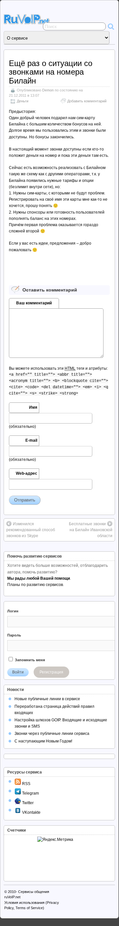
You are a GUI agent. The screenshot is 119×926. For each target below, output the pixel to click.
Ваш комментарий (34, 303)
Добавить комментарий (86, 101)
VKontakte (31, 812)
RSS (25, 783)
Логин (12, 611)
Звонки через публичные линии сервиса (52, 733)
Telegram (30, 793)
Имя (33, 407)
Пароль (14, 635)
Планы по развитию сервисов (35, 584)
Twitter (27, 803)
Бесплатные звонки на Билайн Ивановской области (90, 530)
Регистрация (51, 672)
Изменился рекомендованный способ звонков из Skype (30, 530)
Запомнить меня (29, 660)
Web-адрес (26, 473)
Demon (48, 90)
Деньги (22, 101)
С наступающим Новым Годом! (43, 741)
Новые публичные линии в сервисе (47, 699)
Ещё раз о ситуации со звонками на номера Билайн (50, 72)
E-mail (31, 440)
